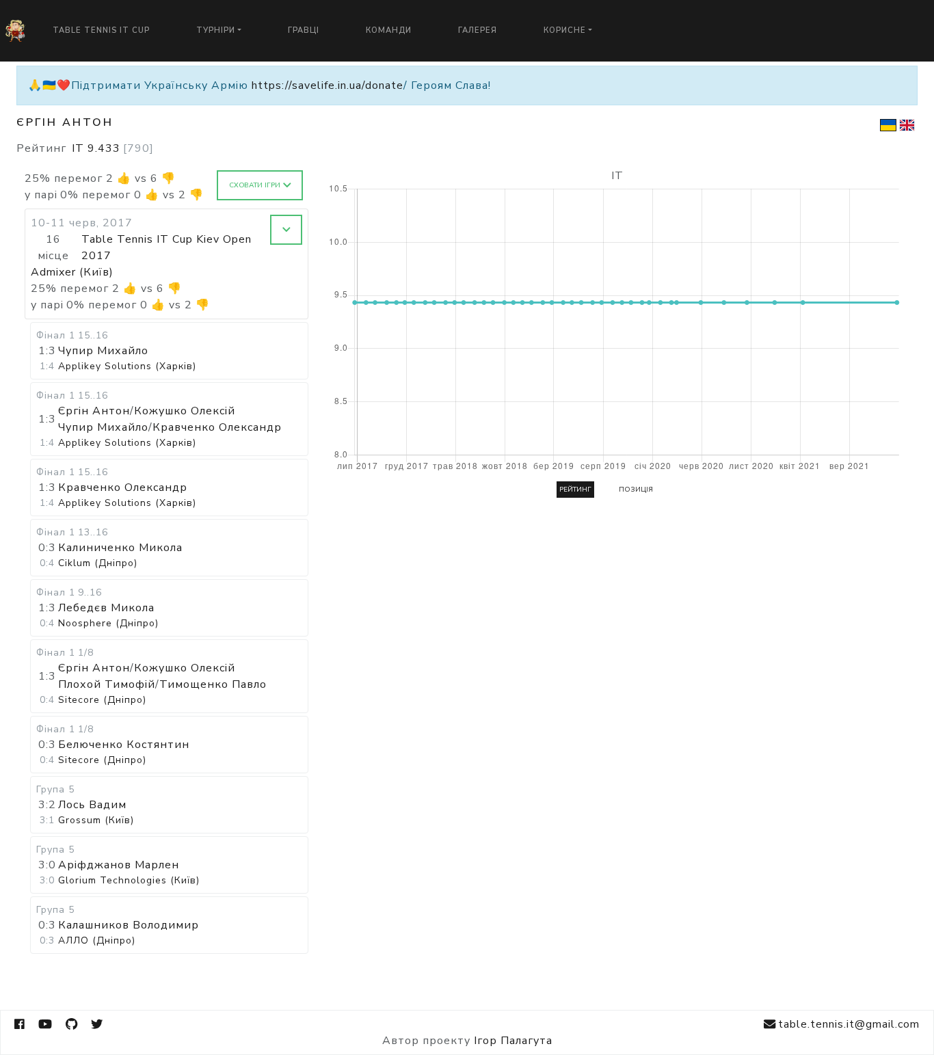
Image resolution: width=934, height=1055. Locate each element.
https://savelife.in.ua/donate (327, 85)
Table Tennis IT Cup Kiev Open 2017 (166, 247)
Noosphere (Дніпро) (108, 623)
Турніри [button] (215, 30)
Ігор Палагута (513, 1040)
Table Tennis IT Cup (101, 30)
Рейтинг (575, 489)
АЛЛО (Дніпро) (96, 940)
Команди (389, 30)
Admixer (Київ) (72, 272)
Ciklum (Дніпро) (97, 563)
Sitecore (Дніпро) (102, 699)
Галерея (477, 30)
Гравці (303, 30)
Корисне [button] (565, 30)
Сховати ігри (254, 185)
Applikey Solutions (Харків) (127, 366)
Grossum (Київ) (96, 820)
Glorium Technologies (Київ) (129, 880)
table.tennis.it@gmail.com (849, 1024)
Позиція (636, 489)
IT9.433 (113, 148)
